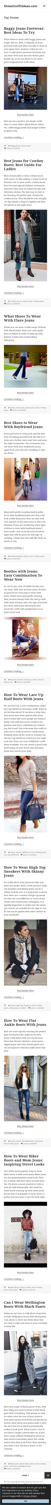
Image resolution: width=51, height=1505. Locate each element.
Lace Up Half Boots (11, 855)
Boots (12, 852)
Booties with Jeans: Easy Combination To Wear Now (23, 575)
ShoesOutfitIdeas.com (20, 6)
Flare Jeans (20, 408)
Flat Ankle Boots (28, 1141)
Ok (25, 1501)
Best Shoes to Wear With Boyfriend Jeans (23, 424)
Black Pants (24, 1464)
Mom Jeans (13, 1290)
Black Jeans (14, 1464)
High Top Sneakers (23, 1005)
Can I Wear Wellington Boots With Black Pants (24, 1304)
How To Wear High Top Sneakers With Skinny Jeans (25, 871)
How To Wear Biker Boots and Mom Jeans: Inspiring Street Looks (24, 1160)
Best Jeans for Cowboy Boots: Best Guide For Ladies (23, 164)
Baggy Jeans (15, 146)
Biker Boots (15, 1287)
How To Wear (34, 301)
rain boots (13, 1466)
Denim (23, 146)
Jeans (29, 146)
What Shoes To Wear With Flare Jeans (22, 318)
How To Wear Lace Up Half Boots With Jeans (23, 696)
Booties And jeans (24, 679)
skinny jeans (13, 1008)
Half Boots (26, 852)
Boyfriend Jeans (16, 556)
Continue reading (14, 137)
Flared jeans (30, 408)
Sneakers (23, 1008)
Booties (13, 679)
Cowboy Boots (16, 301)
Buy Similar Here (25, 114)
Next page (47, 1475)
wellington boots (24, 1466)
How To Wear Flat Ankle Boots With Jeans (25, 1022)
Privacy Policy (30, 1496)
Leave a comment (13, 148)
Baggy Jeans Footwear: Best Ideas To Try (24, 30)
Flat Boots (39, 1141)
